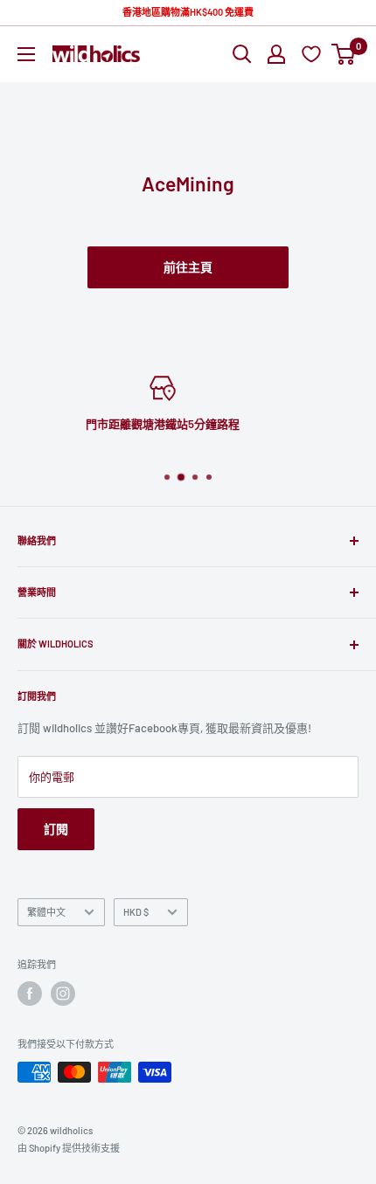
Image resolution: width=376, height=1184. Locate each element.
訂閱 (56, 828)
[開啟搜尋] (242, 54)
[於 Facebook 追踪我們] (29, 993)
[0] (344, 54)
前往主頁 (188, 267)
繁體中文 (46, 911)
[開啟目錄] (26, 54)
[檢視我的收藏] (313, 53)
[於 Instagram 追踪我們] (63, 993)
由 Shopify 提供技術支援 (68, 1147)
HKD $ (136, 911)
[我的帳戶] (276, 54)
